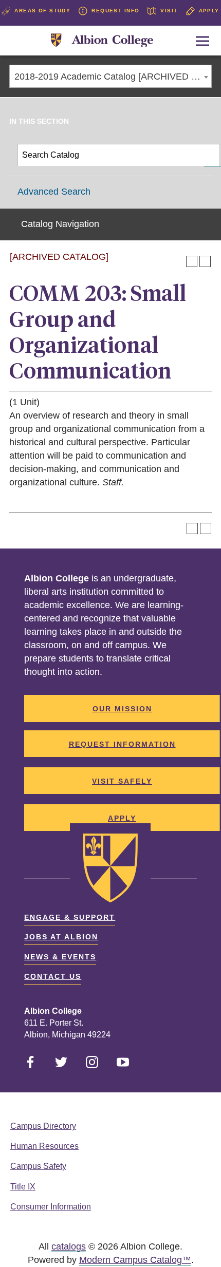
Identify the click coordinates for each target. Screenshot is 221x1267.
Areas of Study (42, 10)
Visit (168, 10)
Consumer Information (50, 1206)
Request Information (122, 744)
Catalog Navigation (60, 224)
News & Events (60, 957)
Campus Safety (38, 1166)
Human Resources (44, 1146)
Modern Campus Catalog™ (135, 1260)
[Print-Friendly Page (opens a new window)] (191, 261)
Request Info (115, 10)
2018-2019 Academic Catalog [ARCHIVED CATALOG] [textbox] (112, 76)
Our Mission (122, 709)
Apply (209, 10)
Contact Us (52, 976)
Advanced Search (53, 191)
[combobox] (110, 76)
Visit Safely (122, 781)
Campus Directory (43, 1126)
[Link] (102, 40)
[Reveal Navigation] (202, 41)
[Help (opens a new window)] (205, 261)
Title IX (22, 1186)
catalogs (68, 1246)
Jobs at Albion (61, 937)
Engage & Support (69, 917)
